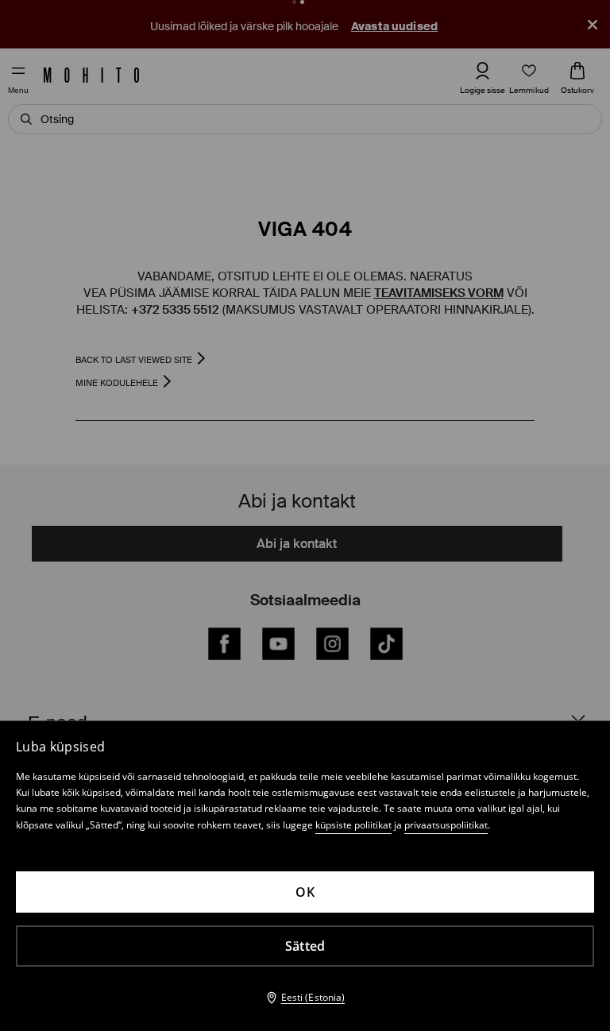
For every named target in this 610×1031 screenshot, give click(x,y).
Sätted (305, 946)
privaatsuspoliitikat (446, 825)
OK (305, 892)
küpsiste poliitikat (353, 825)
